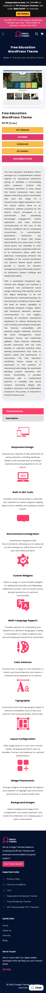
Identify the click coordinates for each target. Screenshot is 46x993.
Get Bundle (22, 151)
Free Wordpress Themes (19, 901)
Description (12, 418)
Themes (6, 935)
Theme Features (14, 411)
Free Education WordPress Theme (28, 57)
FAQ (9, 890)
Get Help (6, 969)
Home (6, 57)
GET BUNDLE (23, 14)
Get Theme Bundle (13, 864)
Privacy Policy (13, 879)
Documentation (22, 158)
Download (22, 144)
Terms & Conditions (16, 884)
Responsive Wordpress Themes (22, 896)
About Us (6, 930)
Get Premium (22, 130)
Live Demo (22, 137)
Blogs (5, 940)
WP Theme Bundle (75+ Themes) (23, 907)
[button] (3, 34)
